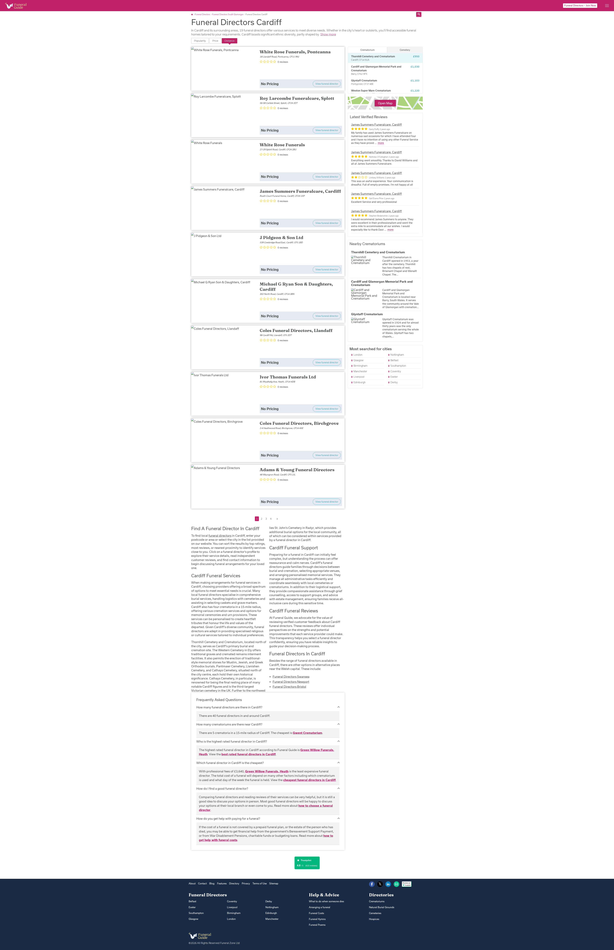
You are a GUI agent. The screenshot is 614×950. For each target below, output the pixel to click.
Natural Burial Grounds (381, 907)
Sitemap (273, 883)
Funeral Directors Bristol (289, 686)
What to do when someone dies (326, 901)
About (192, 883)
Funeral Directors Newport (291, 681)
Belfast (394, 360)
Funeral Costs (316, 913)
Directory (234, 883)
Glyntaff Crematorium (367, 314)
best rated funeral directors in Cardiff (248, 754)
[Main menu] (607, 5)
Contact (202, 883)
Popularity (200, 40)
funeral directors (220, 535)
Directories (381, 894)
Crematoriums (376, 901)
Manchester (360, 371)
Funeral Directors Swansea (291, 676)
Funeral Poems (317, 924)
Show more (328, 34)
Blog (211, 883)
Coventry (395, 371)
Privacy (246, 883)
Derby (394, 382)
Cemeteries (375, 913)
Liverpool (358, 376)
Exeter (394, 376)
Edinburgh (359, 382)
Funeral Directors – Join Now (580, 5)
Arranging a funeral (319, 907)
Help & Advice (324, 894)
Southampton (398, 365)
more (381, 142)
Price (215, 40)
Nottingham (397, 354)
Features (222, 883)
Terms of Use (259, 883)
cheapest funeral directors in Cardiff (309, 780)
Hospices (374, 919)
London (357, 354)
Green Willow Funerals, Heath (266, 771)
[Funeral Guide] (192, 14)
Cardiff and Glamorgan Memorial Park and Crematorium (382, 283)
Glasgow (358, 360)
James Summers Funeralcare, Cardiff (376, 124)
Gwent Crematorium (307, 733)
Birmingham (360, 365)
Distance (229, 40)
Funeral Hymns (317, 919)
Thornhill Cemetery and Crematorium (378, 252)
